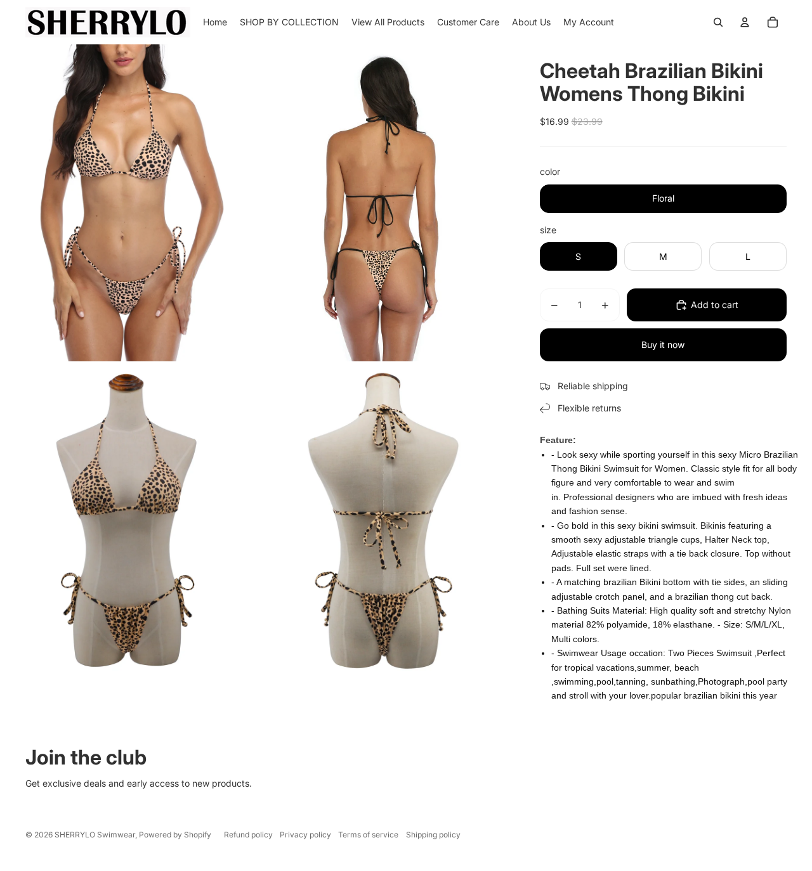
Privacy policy (305, 834)
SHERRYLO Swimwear (95, 834)
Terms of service (368, 834)
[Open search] (718, 22)
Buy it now (662, 344)
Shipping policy (433, 834)
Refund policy (248, 834)
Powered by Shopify (175, 834)
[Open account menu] (745, 22)
